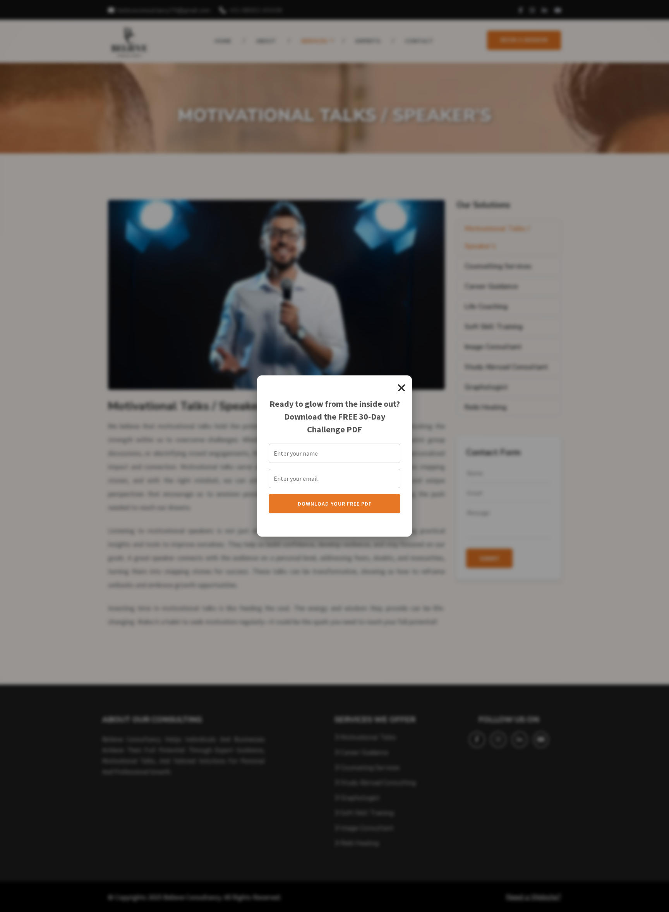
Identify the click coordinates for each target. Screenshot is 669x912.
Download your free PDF (335, 503)
